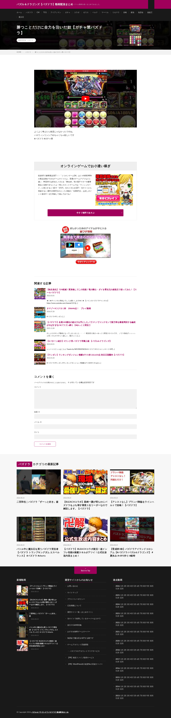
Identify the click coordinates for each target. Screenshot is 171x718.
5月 (134, 586)
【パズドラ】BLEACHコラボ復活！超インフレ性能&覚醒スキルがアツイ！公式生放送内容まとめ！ (85, 552)
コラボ (76, 12)
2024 (118, 604)
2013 (118, 696)
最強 (132, 12)
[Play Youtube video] (85, 98)
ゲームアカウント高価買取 (77, 645)
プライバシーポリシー (76, 599)
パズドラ (29, 12)
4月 (131, 586)
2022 (118, 623)
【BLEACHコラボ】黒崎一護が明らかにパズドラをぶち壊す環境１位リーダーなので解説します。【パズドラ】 (85, 505)
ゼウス (86, 12)
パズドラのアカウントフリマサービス (85, 651)
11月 (117, 598)
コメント (37, 387)
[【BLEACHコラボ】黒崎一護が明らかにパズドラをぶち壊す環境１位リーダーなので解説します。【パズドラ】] (22, 604)
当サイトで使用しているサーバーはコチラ (84, 619)
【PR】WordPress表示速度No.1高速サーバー (85, 664)
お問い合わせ (72, 586)
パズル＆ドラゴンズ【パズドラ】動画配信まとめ (50, 712)
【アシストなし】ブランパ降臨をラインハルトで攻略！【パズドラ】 (132, 503)
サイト (36, 432)
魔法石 (21, 17)
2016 (118, 668)
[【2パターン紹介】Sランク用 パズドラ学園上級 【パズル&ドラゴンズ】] (39, 345)
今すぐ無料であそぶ (85, 213)
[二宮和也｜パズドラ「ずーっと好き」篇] (22, 618)
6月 (138, 586)
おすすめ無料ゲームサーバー (78, 632)
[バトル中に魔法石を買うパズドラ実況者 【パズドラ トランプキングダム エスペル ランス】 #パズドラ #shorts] (22, 631)
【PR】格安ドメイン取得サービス (80, 658)
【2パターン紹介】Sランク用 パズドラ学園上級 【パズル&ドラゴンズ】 (79, 341)
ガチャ (67, 12)
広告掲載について (74, 606)
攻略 (125, 12)
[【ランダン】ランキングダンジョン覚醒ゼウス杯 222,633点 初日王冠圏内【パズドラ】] (39, 359)
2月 (125, 586)
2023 (118, 613)
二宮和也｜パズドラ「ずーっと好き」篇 (37, 502)
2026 (118, 586)
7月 (141, 586)
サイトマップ (72, 593)
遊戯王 (149, 12)
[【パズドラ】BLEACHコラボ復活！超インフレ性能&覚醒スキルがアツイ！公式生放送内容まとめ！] (22, 645)
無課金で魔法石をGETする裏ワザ (80, 638)
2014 (118, 686)
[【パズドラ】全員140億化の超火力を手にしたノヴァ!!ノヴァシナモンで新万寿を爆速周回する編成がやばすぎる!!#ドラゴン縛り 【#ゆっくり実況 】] (39, 326)
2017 (118, 659)
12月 (122, 598)
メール (38, 422)
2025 (118, 595)
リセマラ (115, 12)
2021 (118, 632)
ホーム (19, 12)
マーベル (105, 12)
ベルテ (95, 12)
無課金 (140, 12)
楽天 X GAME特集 (74, 625)
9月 (147, 595)
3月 (128, 586)
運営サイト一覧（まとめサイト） (80, 612)
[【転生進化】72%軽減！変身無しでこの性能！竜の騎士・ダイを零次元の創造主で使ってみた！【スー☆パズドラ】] (39, 293)
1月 (121, 586)
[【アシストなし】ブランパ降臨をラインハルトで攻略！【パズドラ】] (22, 590)
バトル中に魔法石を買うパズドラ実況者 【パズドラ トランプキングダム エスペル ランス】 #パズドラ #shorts (38, 552)
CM (38, 12)
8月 (144, 586)
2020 (118, 641)
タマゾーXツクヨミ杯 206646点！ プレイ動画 (69, 308)
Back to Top (85, 571)
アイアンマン (56, 12)
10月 (151, 595)
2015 (118, 677)
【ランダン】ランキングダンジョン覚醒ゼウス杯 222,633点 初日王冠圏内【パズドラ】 (86, 355)
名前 (37, 412)
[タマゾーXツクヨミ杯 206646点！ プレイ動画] (39, 312)
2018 (118, 650)
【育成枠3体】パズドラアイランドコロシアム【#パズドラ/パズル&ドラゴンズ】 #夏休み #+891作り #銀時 (131, 552)
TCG (45, 12)
